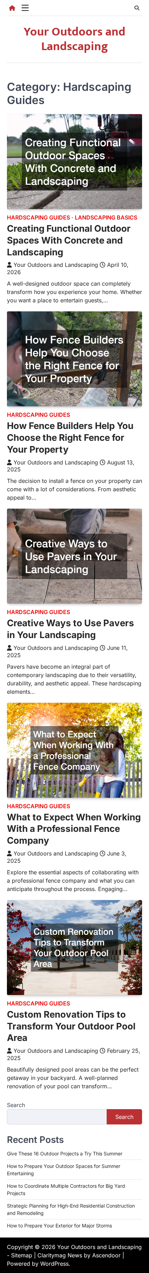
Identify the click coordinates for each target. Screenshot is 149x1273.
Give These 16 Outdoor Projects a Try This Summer (64, 1153)
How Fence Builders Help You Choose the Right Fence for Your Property (70, 437)
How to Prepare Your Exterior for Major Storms (59, 1225)
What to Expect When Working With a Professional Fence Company (74, 829)
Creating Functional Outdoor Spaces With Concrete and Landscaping (69, 240)
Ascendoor (106, 1255)
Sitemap (21, 1255)
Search (16, 1104)
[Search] (137, 8)
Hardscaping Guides (38, 217)
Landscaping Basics (106, 217)
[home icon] (12, 8)
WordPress (54, 1263)
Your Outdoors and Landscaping (74, 39)
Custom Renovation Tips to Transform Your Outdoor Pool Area (71, 1026)
